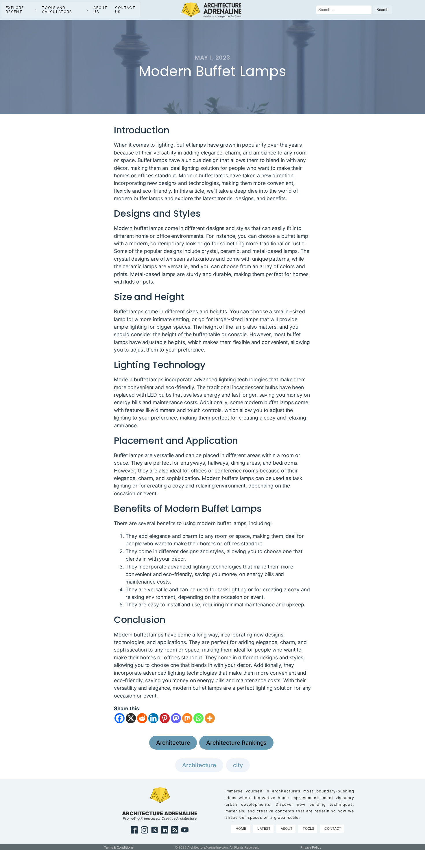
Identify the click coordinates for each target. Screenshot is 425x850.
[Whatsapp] (198, 718)
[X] (131, 718)
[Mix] (187, 718)
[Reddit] (142, 718)
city (238, 765)
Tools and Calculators (57, 10)
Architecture (173, 742)
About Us (100, 10)
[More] (210, 718)
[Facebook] (119, 718)
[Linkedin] (153, 718)
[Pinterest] (165, 718)
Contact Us (125, 10)
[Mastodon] (176, 718)
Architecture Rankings (236, 742)
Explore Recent (15, 10)
